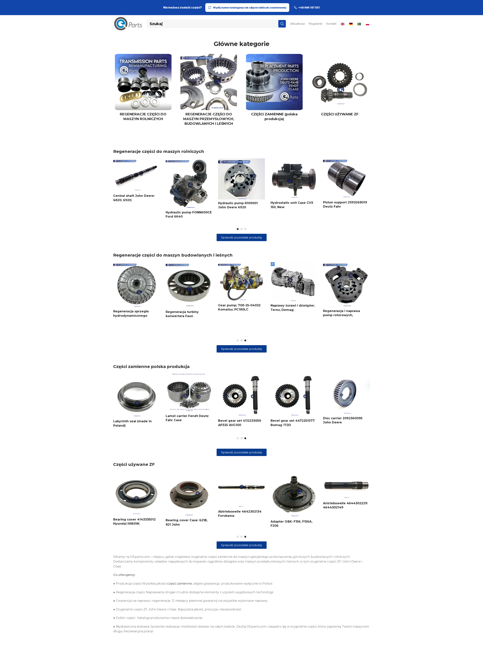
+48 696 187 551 (309, 7)
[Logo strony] (128, 23)
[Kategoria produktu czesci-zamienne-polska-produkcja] (274, 88)
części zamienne (179, 583)
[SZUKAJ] (282, 24)
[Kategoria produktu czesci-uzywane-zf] (340, 86)
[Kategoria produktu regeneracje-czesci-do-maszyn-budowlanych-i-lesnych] (209, 91)
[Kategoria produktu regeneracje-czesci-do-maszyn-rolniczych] (143, 88)
